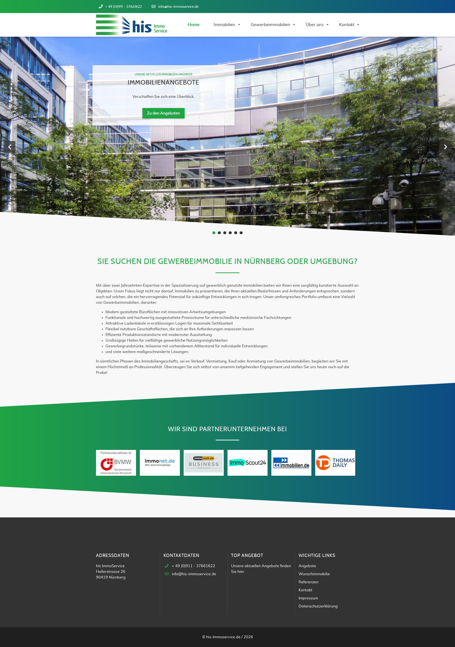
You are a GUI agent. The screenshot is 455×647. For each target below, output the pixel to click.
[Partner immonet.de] (160, 462)
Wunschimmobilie (314, 574)
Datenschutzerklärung (318, 606)
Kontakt (305, 590)
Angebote (307, 566)
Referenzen (308, 582)
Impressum (308, 598)
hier (240, 572)
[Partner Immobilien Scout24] (248, 462)
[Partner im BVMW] (116, 462)
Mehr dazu (163, 132)
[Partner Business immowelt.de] (204, 462)
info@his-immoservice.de (178, 7)
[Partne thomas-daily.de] (335, 462)
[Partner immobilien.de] (291, 462)
